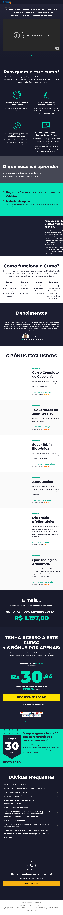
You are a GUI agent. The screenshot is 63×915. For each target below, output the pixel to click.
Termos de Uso (38, 902)
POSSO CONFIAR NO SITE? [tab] (13, 804)
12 (40, 339)
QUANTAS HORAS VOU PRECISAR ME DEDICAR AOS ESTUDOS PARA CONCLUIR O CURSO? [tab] (27, 825)
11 (38, 339)
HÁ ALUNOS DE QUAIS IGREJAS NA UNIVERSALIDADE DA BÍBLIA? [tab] (26, 830)
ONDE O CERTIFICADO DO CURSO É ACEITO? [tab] (19, 800)
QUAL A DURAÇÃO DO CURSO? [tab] (14, 821)
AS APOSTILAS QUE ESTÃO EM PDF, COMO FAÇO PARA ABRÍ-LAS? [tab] (26, 834)
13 (42, 339)
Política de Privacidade (27, 902)
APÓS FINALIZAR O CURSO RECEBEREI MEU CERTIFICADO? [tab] (24, 789)
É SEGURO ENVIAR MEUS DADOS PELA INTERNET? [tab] (21, 817)
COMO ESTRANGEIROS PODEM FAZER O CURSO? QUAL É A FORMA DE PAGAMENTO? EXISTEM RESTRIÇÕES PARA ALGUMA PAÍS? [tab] (28, 812)
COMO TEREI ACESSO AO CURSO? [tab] (15, 792)
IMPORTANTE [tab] (8, 838)
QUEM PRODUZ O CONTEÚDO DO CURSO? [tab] (18, 796)
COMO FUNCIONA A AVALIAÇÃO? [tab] (15, 785)
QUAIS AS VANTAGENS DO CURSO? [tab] (16, 808)
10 (36, 339)
